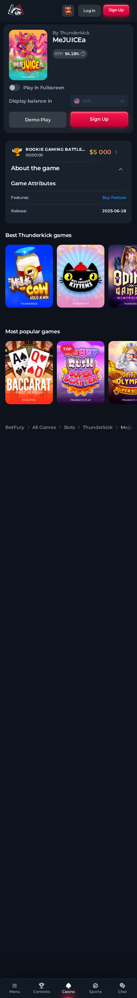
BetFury (14, 427)
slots (69, 427)
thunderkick (98, 427)
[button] (29, 276)
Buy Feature (114, 197)
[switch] (68, 87)
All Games (44, 427)
